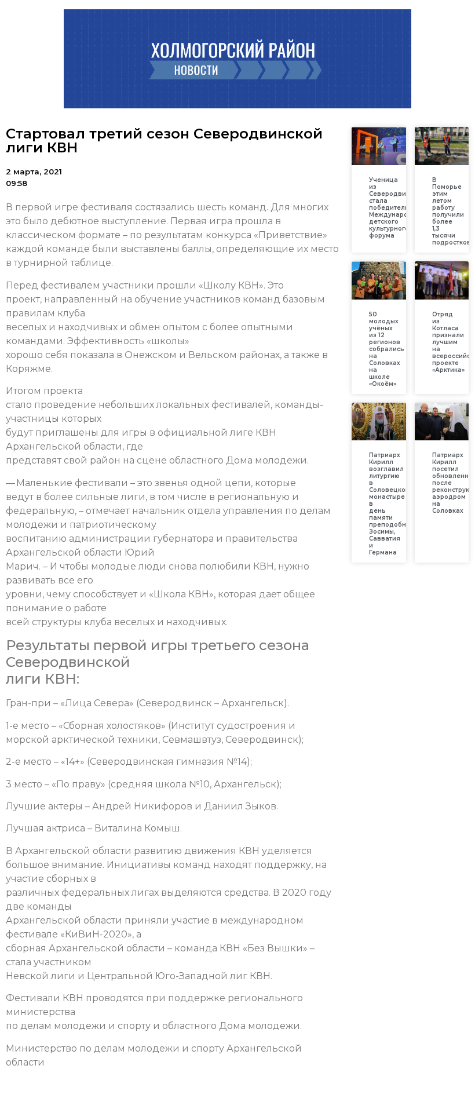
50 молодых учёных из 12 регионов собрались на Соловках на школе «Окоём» (386, 349)
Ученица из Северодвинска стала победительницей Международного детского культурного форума (399, 207)
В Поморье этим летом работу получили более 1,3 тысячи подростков (451, 211)
